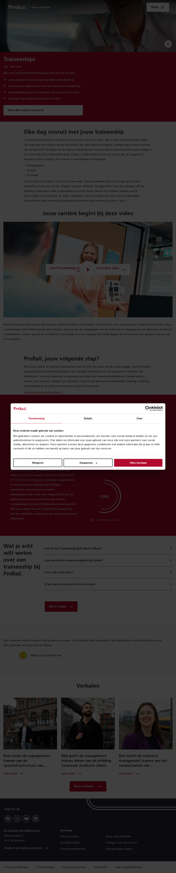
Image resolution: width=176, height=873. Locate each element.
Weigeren (37, 462)
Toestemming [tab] (36, 418)
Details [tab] (88, 418)
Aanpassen (86, 462)
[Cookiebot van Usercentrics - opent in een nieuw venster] (148, 408)
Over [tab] (139, 418)
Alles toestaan (138, 462)
